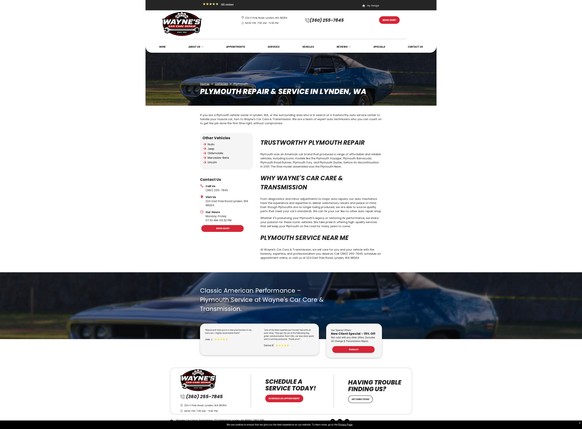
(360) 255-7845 (217, 190)
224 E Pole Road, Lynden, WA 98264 (266, 18)
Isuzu (211, 144)
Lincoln (212, 162)
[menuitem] (162, 47)
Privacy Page (345, 424)
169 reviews (227, 4)
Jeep (211, 149)
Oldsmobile (215, 153)
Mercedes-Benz (218, 158)
